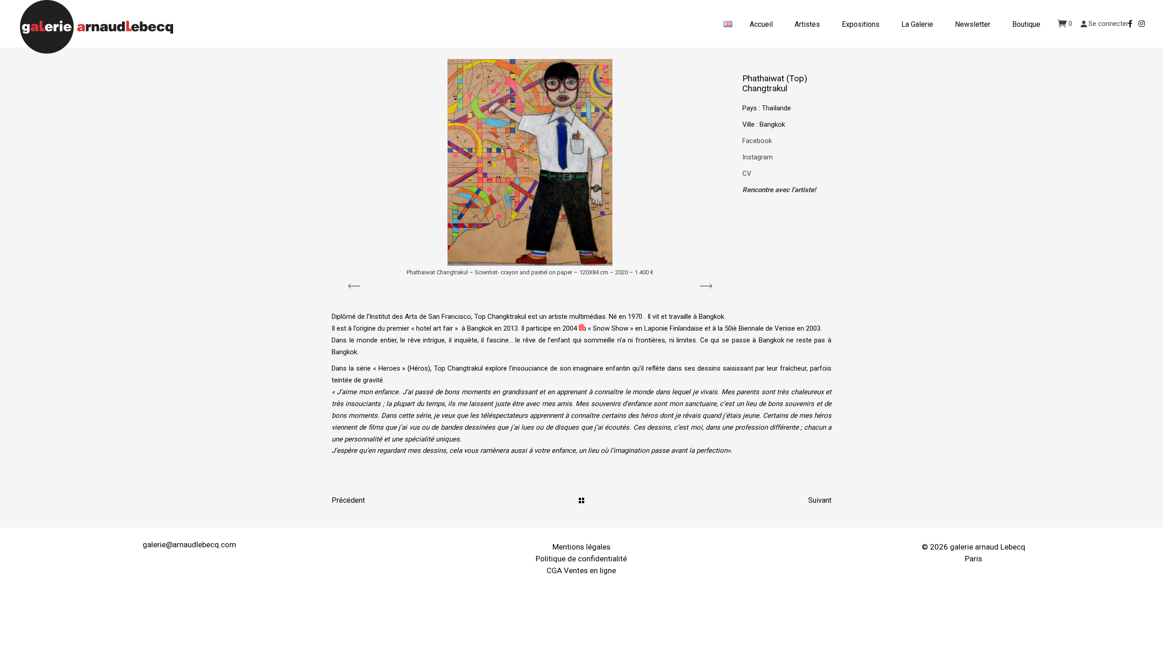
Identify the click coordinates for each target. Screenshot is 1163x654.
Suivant (819, 500)
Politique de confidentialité (581, 558)
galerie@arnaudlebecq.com (189, 544)
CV (746, 173)
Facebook (757, 141)
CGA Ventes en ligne (581, 570)
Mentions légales (581, 546)
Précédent (348, 500)
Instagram (757, 157)
